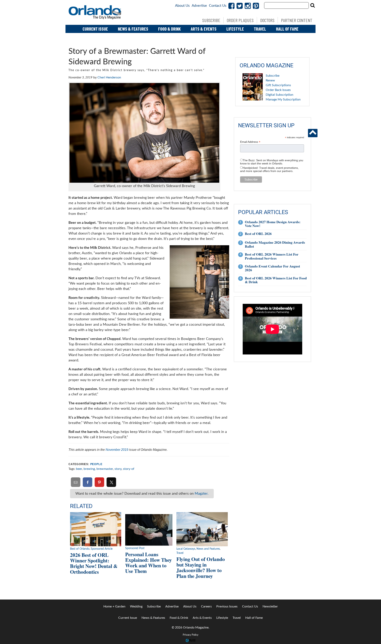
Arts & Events (203, 28)
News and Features (208, 548)
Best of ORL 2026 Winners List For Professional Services (271, 256)
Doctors (267, 20)
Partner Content (296, 20)
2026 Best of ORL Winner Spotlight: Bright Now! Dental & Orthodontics (93, 563)
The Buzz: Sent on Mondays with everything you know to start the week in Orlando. (271, 162)
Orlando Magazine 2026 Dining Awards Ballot (275, 244)
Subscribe (211, 20)
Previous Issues (227, 606)
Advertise (199, 6)
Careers (206, 606)
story (117, 468)
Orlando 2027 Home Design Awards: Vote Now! (272, 223)
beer (79, 468)
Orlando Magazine (95, 12)
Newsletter (270, 606)
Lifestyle (235, 28)
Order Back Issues (278, 90)
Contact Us (217, 6)
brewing (89, 468)
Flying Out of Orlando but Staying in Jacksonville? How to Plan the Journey (200, 567)
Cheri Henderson (109, 77)
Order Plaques (240, 20)
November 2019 (117, 449)
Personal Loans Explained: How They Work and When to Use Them (148, 562)
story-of (128, 468)
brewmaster (104, 468)
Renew (270, 80)
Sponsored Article (102, 548)
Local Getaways (185, 548)
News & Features (133, 28)
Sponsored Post (134, 548)
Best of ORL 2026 (258, 233)
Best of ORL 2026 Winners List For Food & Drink (276, 279)
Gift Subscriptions (278, 85)
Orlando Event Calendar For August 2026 (272, 268)
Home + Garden (114, 606)
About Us (182, 6)
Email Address (250, 142)
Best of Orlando (79, 548)
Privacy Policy (190, 635)
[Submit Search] (313, 5)
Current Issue (95, 28)
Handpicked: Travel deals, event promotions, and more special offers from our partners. (269, 169)
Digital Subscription (279, 94)
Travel (260, 28)
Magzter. (201, 493)
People (96, 464)
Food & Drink (169, 28)
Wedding (136, 606)
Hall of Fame (287, 28)
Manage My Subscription (283, 99)
